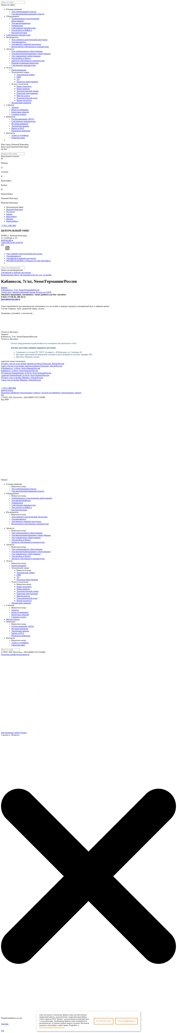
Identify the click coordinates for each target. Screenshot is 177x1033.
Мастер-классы (23, 96)
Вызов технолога (24, 100)
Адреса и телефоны (20, 135)
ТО (18, 79)
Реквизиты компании (20, 131)
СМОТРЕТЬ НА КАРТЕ (12, 242)
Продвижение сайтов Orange (14, 732)
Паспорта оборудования (27, 82)
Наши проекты (23, 89)
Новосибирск (12, 221)
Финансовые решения (21, 103)
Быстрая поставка (19, 510)
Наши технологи (24, 86)
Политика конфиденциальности (15, 654)
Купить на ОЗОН (43, 292)
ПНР (19, 77)
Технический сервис (26, 75)
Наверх (4, 287)
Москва (9, 219)
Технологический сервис (28, 91)
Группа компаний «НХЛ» (22, 119)
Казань (9, 214)
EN (2, 245)
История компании (19, 124)
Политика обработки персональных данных (20, 393)
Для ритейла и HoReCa (21, 507)
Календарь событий (20, 112)
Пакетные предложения (27, 93)
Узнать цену (6, 292)
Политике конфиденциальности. (52, 1027)
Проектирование (18, 70)
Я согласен (103, 1021)
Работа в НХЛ (17, 128)
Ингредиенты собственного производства (30, 524)
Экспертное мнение (20, 126)
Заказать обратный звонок (24, 292)
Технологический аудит (27, 98)
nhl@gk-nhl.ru (7, 240)
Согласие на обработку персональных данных (61, 393)
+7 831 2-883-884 (8, 225)
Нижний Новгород (14, 209)
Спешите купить (18, 114)
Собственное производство (18, 35)
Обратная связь (18, 138)
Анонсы (15, 107)
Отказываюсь (126, 1021)
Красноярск (11, 216)
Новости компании (19, 110)
